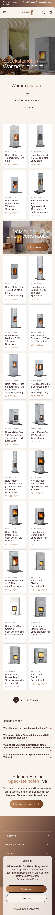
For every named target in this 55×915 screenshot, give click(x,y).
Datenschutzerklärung (27, 879)
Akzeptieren (26, 889)
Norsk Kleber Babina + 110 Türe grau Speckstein (40, 338)
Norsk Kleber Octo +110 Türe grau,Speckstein (14, 583)
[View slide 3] (29, 107)
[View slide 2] (26, 107)
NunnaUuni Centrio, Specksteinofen (38, 677)
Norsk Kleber (11, 151)
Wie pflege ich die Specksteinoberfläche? (25, 728)
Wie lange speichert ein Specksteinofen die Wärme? (26, 755)
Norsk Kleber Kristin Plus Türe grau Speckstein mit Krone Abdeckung (13, 486)
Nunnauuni (35, 577)
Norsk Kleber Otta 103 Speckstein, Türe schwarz (40, 435)
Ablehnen (26, 898)
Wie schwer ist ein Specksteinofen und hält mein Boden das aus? (26, 736)
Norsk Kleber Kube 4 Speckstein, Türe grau (14, 158)
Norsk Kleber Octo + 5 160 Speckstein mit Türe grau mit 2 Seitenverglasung (40, 206)
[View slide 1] (22, 107)
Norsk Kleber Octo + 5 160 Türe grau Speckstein (40, 158)
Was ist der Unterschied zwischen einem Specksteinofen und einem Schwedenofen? (26, 746)
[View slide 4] (32, 107)
